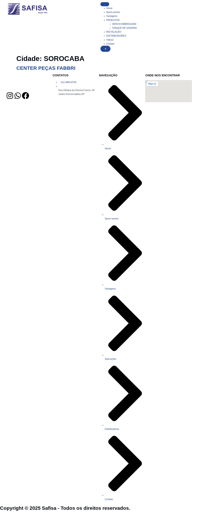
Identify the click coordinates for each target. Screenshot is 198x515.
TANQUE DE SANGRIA (124, 28)
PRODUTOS (113, 20)
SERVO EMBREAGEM (124, 24)
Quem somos (113, 12)
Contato (110, 44)
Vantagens (111, 16)
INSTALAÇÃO (113, 32)
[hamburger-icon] (104, 4)
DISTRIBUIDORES (116, 36)
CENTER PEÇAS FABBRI (45, 68)
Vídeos (109, 40)
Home (109, 8)
